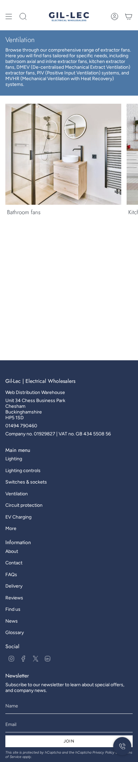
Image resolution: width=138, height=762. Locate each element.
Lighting (13, 459)
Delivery (13, 586)
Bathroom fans (24, 212)
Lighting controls (23, 470)
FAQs (11, 574)
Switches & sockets (26, 482)
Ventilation (16, 494)
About (11, 551)
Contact (13, 563)
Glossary (14, 632)
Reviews (14, 598)
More (10, 528)
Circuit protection (24, 505)
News (11, 621)
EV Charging (18, 517)
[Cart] (129, 16)
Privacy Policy (103, 752)
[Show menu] (8, 16)
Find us (12, 609)
